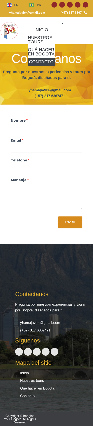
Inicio (41, 29)
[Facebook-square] (54, 5)
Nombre (19, 120)
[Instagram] (62, 5)
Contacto (41, 61)
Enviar (70, 222)
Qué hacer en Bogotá (41, 51)
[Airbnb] (70, 5)
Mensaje (20, 180)
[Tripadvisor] (85, 5)
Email (17, 140)
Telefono (20, 160)
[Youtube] (77, 5)
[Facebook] (19, 352)
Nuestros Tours (40, 39)
